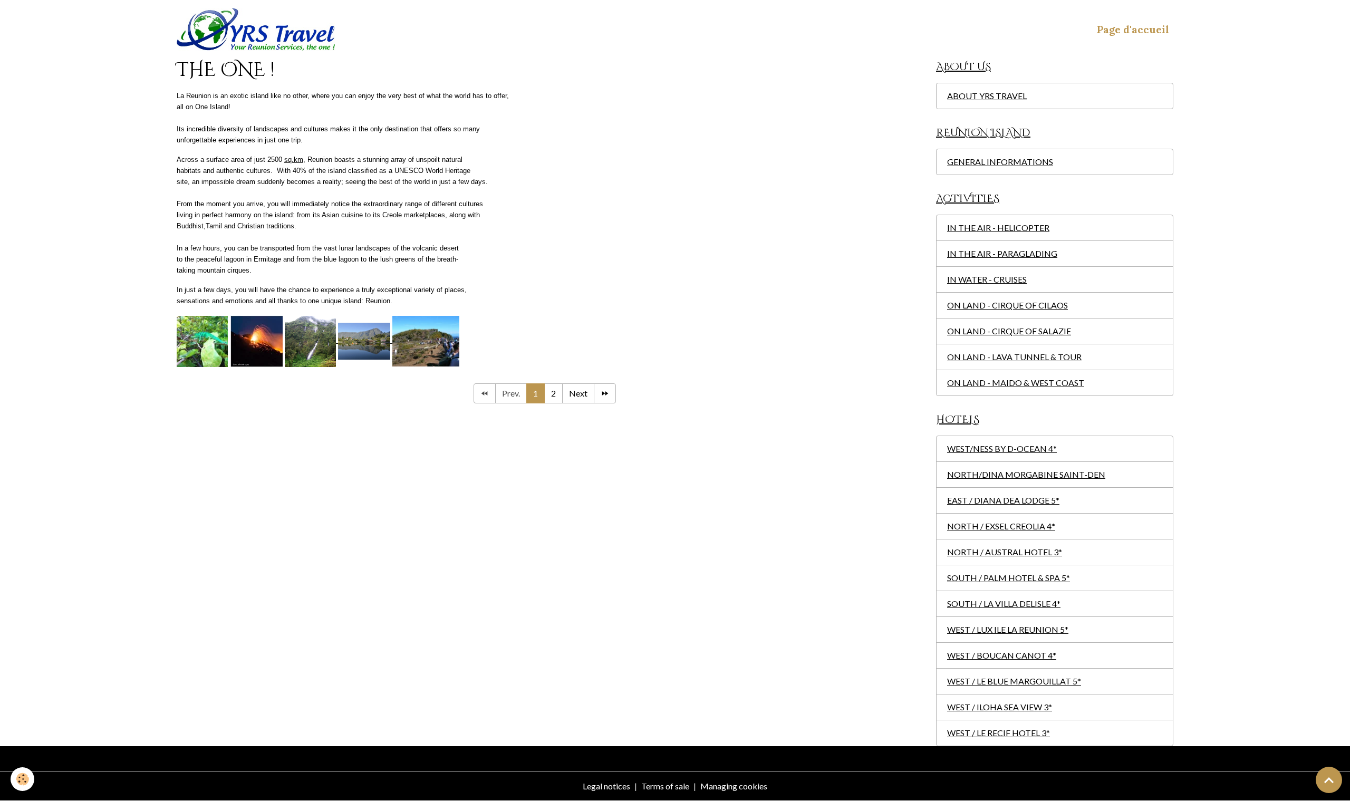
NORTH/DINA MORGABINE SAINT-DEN (1026, 474)
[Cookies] (22, 779)
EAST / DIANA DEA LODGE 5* (1003, 500)
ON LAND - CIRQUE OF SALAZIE (1009, 331)
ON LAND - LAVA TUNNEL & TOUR (1014, 357)
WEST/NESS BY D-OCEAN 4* (1002, 448)
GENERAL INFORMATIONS (1000, 162)
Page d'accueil (1133, 29)
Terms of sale (665, 786)
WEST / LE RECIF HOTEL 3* (998, 733)
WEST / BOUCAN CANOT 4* (1001, 655)
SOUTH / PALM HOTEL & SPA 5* (1008, 578)
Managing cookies (733, 786)
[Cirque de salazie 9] (311, 340)
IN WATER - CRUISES (987, 279)
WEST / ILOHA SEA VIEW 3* (999, 707)
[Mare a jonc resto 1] (365, 340)
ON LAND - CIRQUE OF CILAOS (1007, 305)
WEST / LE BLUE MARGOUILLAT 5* (1014, 681)
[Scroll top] (1329, 780)
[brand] (258, 29)
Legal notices (606, 786)
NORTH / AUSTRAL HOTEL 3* (1004, 552)
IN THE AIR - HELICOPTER (998, 228)
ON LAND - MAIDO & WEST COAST (1015, 383)
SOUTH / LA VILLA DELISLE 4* (1003, 604)
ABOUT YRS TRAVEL (987, 96)
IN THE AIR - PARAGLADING (1002, 253)
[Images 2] (425, 340)
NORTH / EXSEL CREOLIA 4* (1001, 526)
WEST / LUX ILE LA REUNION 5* (1007, 629)
